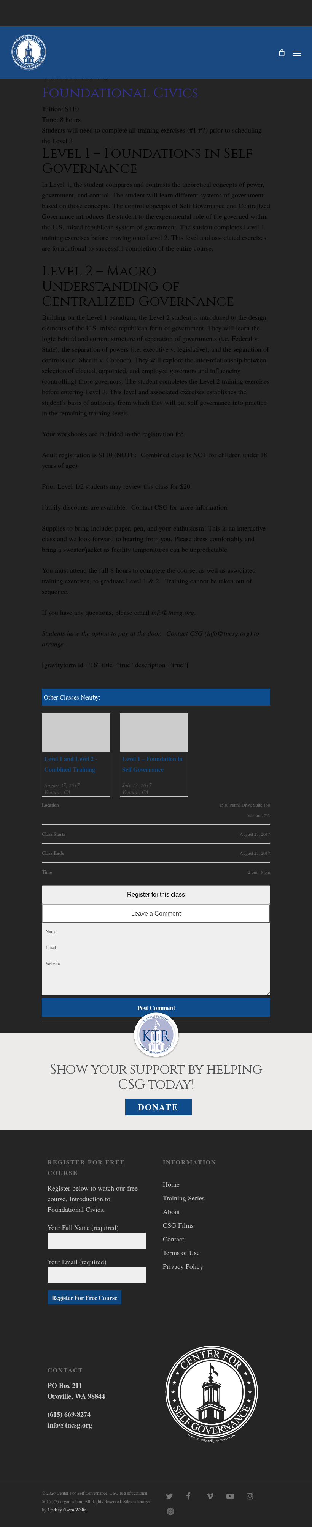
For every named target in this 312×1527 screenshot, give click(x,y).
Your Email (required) (77, 1261)
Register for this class (156, 894)
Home (171, 1184)
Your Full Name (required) (83, 1227)
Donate (158, 1107)
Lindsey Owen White (67, 1509)
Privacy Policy (183, 1266)
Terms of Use (181, 1252)
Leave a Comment (156, 913)
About (171, 1211)
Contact (173, 1238)
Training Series (184, 1197)
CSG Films (178, 1225)
